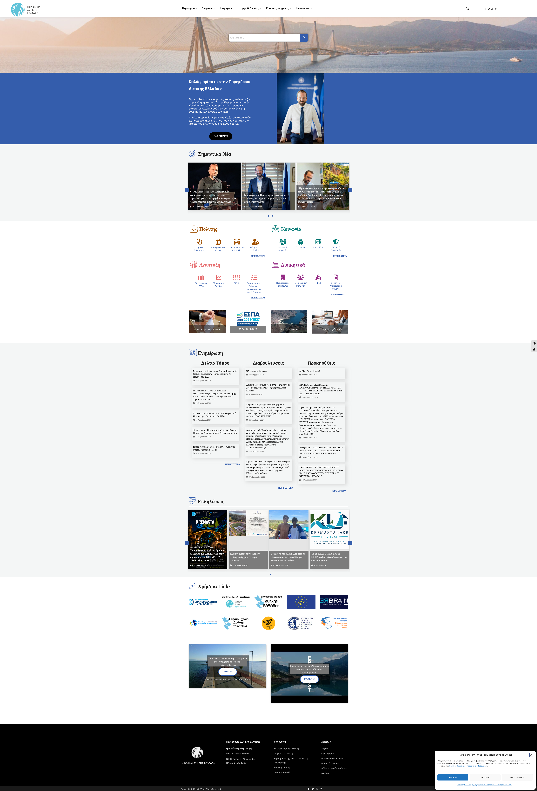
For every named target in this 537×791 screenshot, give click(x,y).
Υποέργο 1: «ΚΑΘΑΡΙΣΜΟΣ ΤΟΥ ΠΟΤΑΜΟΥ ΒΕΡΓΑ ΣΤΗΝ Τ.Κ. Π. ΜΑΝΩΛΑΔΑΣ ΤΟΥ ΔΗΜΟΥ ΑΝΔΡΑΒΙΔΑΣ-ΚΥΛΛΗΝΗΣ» (321, 450)
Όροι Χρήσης (327, 753)
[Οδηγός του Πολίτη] (255, 242)
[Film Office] (318, 242)
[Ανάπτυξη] (193, 264)
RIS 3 (236, 283)
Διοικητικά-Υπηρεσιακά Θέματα (336, 286)
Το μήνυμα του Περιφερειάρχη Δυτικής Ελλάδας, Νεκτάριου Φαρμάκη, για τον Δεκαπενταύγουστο (265, 198)
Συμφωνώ (452, 777)
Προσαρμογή (517, 777)
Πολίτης (208, 229)
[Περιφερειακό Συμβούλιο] (283, 277)
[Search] (304, 38)
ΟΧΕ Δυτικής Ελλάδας (256, 371)
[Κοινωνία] (275, 228)
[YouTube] (492, 8)
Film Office (318, 247)
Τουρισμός (300, 247)
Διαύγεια (325, 773)
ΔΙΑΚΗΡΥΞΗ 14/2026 (309, 371)
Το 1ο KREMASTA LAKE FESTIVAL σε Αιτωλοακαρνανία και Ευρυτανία (329, 557)
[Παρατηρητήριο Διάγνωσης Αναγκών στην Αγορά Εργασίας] (254, 277)
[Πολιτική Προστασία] (336, 242)
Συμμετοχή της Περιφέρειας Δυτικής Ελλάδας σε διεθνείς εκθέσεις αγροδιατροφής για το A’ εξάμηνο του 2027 (215, 374)
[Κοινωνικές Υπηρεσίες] (283, 242)
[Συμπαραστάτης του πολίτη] (237, 242)
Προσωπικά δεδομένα (332, 758)
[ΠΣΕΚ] (318, 277)
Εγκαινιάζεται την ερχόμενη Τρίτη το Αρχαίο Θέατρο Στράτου (245, 557)
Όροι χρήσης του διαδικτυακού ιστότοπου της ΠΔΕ (492, 785)
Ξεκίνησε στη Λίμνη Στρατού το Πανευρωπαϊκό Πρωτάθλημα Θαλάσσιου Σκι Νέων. (288, 557)
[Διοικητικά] (275, 264)
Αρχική (324, 748)
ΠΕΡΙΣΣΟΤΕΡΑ (232, 464)
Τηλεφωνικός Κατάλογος (286, 748)
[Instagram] (496, 8)
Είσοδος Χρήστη (282, 767)
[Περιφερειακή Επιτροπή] (300, 277)
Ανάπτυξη (209, 265)
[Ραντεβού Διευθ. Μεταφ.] (218, 242)
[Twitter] (489, 8)
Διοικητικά (293, 265)
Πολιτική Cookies (464, 785)
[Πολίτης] (193, 229)
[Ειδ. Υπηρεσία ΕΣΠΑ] (201, 277)
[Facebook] (485, 8)
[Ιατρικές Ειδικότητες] (199, 242)
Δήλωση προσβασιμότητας (334, 768)
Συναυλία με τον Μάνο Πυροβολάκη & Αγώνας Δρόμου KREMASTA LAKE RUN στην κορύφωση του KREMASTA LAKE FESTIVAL (207, 554)
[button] (531, 754)
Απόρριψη (485, 777)
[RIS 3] (236, 277)
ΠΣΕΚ (318, 283)
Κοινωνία (291, 229)
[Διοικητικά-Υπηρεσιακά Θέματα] (336, 277)
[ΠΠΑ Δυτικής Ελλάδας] (219, 277)
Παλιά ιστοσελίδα (282, 772)
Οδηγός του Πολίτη (283, 753)
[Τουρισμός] (300, 242)
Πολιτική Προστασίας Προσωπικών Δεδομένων (468, 766)
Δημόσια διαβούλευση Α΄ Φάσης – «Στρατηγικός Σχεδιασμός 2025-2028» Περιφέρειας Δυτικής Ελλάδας (268, 388)
